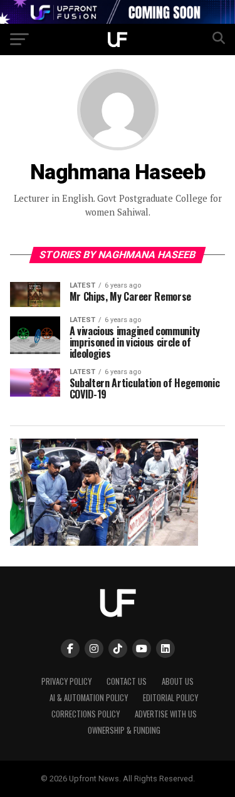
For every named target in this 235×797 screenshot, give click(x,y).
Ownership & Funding (124, 730)
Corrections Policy (85, 714)
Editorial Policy (170, 698)
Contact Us (127, 681)
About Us (178, 681)
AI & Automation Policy (89, 698)
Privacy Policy (66, 681)
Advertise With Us (166, 714)
